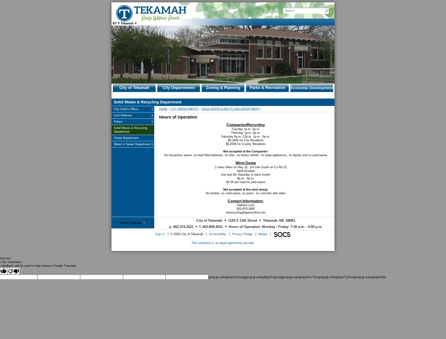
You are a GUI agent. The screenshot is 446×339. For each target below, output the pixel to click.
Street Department (126, 138)
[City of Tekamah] (151, 10)
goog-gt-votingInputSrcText (300, 277)
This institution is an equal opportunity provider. (223, 243)
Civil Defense (123, 115)
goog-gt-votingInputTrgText (336, 277)
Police (119, 121)
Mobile (262, 234)
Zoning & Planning (223, 88)
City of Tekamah (134, 88)
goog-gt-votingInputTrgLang (263, 277)
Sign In (160, 234)
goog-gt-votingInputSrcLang (226, 277)
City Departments (179, 88)
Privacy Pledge (242, 234)
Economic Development (312, 88)
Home (163, 109)
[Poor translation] (13, 271)
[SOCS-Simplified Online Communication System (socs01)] (282, 234)
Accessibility (217, 234)
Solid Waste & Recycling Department (130, 129)
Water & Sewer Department (132, 144)
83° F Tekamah (123, 23)
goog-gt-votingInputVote (370, 277)
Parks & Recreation (267, 88)
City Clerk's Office (126, 109)
